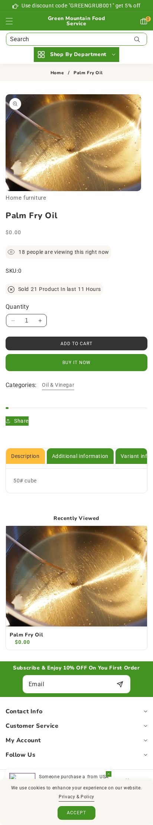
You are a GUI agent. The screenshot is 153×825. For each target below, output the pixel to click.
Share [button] (21, 421)
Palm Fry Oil (26, 635)
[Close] (108, 774)
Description (25, 456)
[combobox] (76, 39)
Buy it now (76, 362)
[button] (14, 21)
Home (57, 73)
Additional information (80, 456)
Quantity (17, 306)
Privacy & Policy (76, 796)
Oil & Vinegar (58, 385)
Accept (76, 812)
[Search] (137, 39)
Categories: (21, 385)
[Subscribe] (120, 684)
